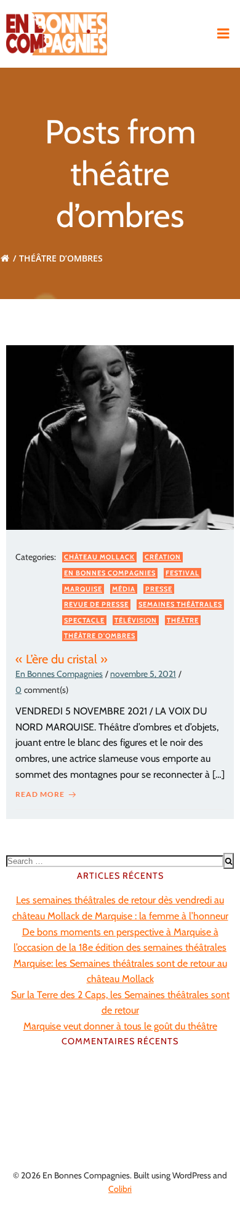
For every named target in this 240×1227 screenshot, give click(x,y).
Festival (182, 573)
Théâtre (183, 620)
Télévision (135, 620)
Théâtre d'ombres (99, 635)
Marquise (83, 589)
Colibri (120, 1188)
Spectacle (84, 620)
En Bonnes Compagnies (59, 673)
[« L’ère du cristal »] (120, 436)
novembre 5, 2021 (143, 673)
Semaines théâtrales (180, 604)
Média (123, 589)
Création (163, 557)
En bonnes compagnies (110, 573)
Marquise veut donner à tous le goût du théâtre (120, 1026)
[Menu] (223, 33)
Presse (158, 589)
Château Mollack (99, 557)
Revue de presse (96, 604)
